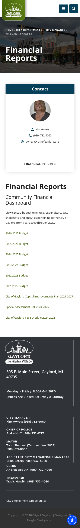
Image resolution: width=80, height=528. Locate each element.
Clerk (11, 465)
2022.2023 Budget (17, 275)
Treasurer (15, 477)
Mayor (11, 441)
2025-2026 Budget (17, 244)
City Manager (55, 30)
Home (9, 30)
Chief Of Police (19, 429)
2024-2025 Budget (17, 254)
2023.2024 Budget (17, 265)
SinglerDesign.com (40, 520)
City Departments (29, 30)
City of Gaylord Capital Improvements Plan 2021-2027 (39, 296)
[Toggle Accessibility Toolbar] (72, 520)
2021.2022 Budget (17, 286)
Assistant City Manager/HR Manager (38, 457)
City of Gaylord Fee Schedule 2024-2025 (30, 317)
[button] (63, 8)
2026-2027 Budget (17, 233)
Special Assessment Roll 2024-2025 (27, 307)
